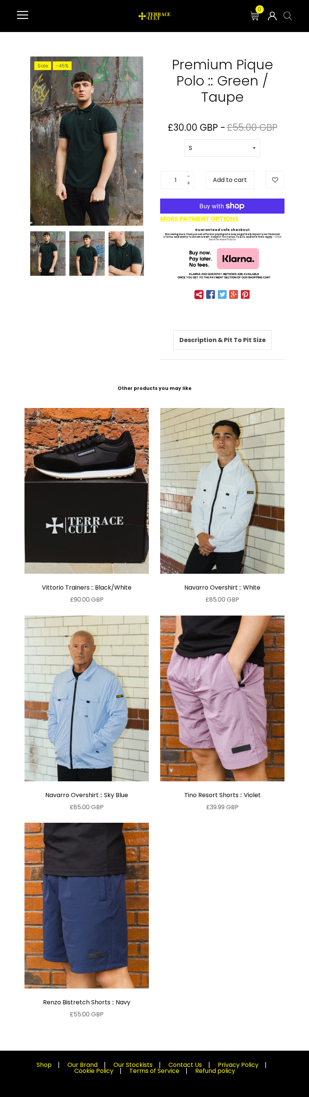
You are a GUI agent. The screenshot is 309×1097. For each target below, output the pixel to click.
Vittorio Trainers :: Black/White (87, 587)
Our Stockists (133, 1064)
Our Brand (82, 1064)
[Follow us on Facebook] (211, 295)
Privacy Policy (238, 1064)
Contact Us (185, 1064)
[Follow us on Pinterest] (245, 295)
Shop (44, 1064)
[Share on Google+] (234, 295)
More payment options (199, 218)
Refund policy (215, 1070)
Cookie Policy (93, 1070)
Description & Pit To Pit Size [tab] (222, 340)
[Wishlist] (275, 179)
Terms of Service (154, 1070)
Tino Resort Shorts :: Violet (222, 795)
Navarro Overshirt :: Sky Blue (86, 795)
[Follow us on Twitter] (222, 295)
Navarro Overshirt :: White (222, 587)
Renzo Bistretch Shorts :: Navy (86, 1002)
